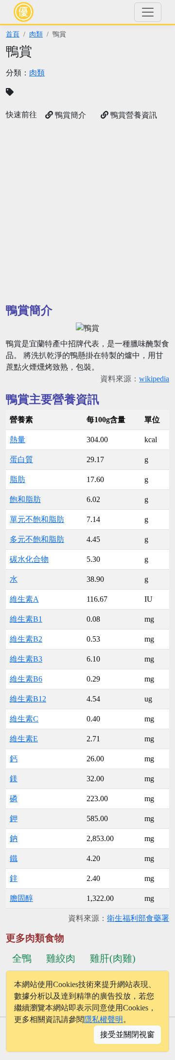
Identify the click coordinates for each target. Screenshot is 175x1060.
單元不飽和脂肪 (37, 519)
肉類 (36, 34)
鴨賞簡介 (69, 115)
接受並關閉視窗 (127, 1034)
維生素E (24, 739)
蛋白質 (21, 459)
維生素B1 (26, 619)
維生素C (24, 719)
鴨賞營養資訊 (132, 115)
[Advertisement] (87, 212)
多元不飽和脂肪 (37, 539)
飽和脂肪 (25, 499)
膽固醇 (21, 898)
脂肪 (17, 479)
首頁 (12, 34)
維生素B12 (28, 699)
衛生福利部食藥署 (138, 918)
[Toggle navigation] (147, 12)
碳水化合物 (29, 559)
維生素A (24, 599)
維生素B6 (26, 679)
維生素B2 (26, 639)
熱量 (17, 439)
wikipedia (154, 379)
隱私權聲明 (103, 1019)
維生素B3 (26, 659)
